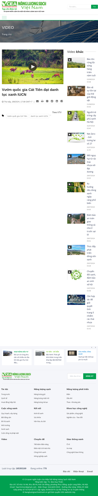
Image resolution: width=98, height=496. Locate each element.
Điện (68, 394)
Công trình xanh (40, 452)
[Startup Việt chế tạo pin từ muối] (72, 355)
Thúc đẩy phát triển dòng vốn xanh (91, 253)
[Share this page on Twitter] (52, 101)
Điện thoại (78, 471)
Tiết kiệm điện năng (41, 444)
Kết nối (37, 408)
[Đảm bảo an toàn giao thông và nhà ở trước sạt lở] (70, 215)
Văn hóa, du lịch (40, 421)
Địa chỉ (66, 471)
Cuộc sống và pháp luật (10, 433)
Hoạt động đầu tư (21, 352)
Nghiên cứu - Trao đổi (75, 417)
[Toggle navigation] (4, 18)
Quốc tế (4, 398)
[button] (32, 67)
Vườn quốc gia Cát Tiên (17, 116)
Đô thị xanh (5, 421)
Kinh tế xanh (38, 413)
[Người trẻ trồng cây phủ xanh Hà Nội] (70, 113)
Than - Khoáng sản (73, 402)
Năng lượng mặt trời (41, 398)
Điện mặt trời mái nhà (42, 448)
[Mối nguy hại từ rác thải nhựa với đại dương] (70, 156)
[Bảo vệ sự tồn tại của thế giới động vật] (70, 88)
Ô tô (68, 444)
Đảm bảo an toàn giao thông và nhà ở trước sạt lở (91, 225)
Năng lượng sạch (42, 389)
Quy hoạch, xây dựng (9, 413)
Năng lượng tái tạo (41, 402)
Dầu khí (69, 398)
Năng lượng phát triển (78, 389)
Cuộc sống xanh (9, 408)
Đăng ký (89, 376)
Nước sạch (5, 429)
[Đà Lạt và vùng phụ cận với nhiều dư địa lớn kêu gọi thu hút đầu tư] (7, 355)
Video (4, 439)
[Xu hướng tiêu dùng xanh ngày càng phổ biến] (70, 184)
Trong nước (5, 394)
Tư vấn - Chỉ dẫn (52, 352)
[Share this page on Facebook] (61, 101)
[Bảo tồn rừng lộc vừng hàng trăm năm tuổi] (70, 59)
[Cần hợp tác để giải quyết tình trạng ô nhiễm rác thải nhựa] (70, 296)
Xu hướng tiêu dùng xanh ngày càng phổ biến (91, 193)
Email (90, 471)
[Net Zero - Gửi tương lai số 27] (70, 134)
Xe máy (69, 448)
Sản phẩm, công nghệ (84, 353)
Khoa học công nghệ (77, 408)
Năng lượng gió (39, 394)
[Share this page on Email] (37, 101)
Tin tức (4, 389)
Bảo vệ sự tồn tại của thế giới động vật (91, 94)
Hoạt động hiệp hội (8, 402)
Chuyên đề (39, 439)
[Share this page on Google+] (47, 101)
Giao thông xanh (75, 439)
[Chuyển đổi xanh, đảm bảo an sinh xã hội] (70, 272)
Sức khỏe (37, 417)
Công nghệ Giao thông (75, 452)
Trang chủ (6, 34)
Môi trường (5, 425)
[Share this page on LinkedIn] (57, 101)
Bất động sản (6, 417)
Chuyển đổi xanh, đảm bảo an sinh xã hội (91, 278)
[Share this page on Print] (42, 101)
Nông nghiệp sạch (40, 456)
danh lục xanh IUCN (39, 116)
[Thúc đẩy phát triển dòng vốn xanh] (70, 247)
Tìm (94, 7)
